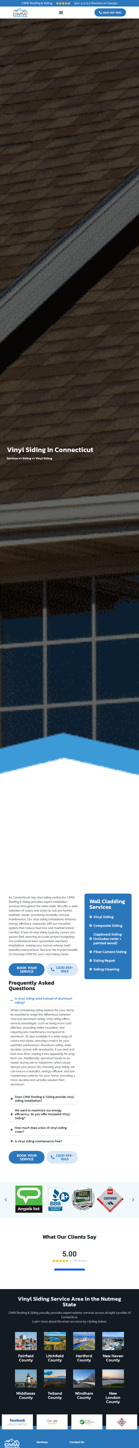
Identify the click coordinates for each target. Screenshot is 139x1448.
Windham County (84, 1395)
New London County (113, 1397)
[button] (61, 12)
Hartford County (84, 1358)
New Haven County (113, 1358)
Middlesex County (25, 1395)
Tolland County (55, 1395)
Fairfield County (26, 1358)
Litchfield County (55, 1358)
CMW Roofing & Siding (37, 3)
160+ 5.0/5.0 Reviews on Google (95, 3)
